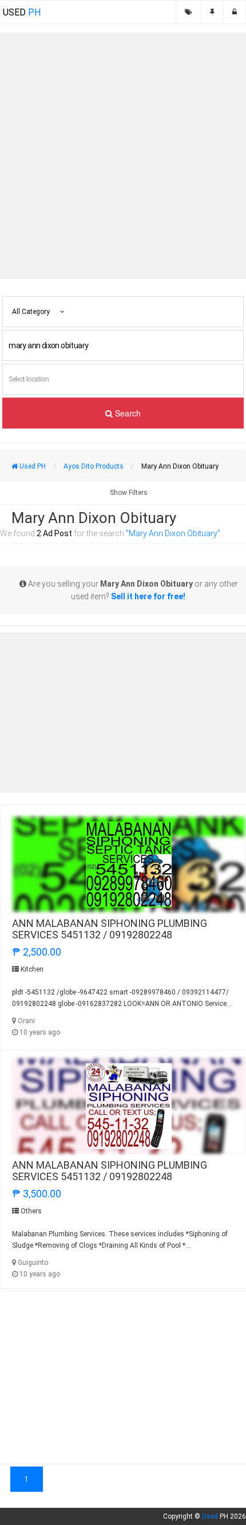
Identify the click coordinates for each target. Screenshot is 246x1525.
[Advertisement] (123, 156)
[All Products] (188, 12)
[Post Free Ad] (212, 12)
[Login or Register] (234, 12)
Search (127, 413)
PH (22, 12)
